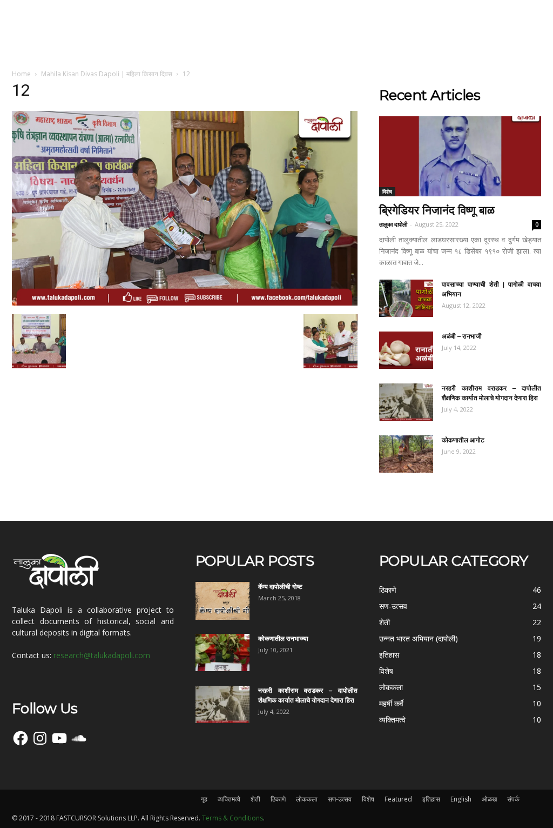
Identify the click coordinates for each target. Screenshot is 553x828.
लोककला (307, 799)
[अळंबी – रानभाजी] (406, 350)
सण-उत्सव (340, 799)
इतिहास (431, 799)
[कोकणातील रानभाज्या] (222, 652)
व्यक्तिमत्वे (229, 799)
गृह (204, 799)
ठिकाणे (278, 799)
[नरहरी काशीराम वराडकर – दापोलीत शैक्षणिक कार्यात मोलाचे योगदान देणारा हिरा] (406, 402)
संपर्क (513, 799)
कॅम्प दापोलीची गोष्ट (280, 586)
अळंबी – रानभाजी (462, 336)
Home (21, 73)
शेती (255, 799)
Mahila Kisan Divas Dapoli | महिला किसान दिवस (106, 73)
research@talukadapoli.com (101, 655)
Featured (398, 799)
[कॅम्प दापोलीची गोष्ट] (222, 601)
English (460, 799)
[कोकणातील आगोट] (406, 454)
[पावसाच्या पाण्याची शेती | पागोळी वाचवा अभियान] (406, 298)
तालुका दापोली (393, 224)
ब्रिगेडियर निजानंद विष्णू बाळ (437, 210)
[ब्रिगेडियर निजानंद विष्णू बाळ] (460, 156)
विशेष (387, 191)
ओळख (489, 799)
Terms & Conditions (232, 818)
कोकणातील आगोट (463, 440)
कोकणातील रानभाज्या (283, 638)
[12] (185, 303)
